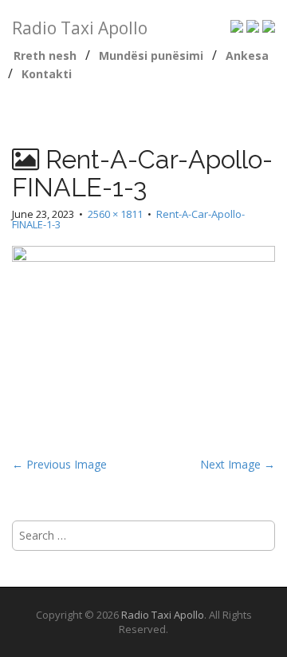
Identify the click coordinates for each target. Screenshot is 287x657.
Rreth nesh (45, 55)
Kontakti (47, 73)
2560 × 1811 (115, 214)
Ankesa (247, 55)
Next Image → (237, 464)
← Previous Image (59, 464)
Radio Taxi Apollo (79, 28)
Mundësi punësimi (151, 55)
